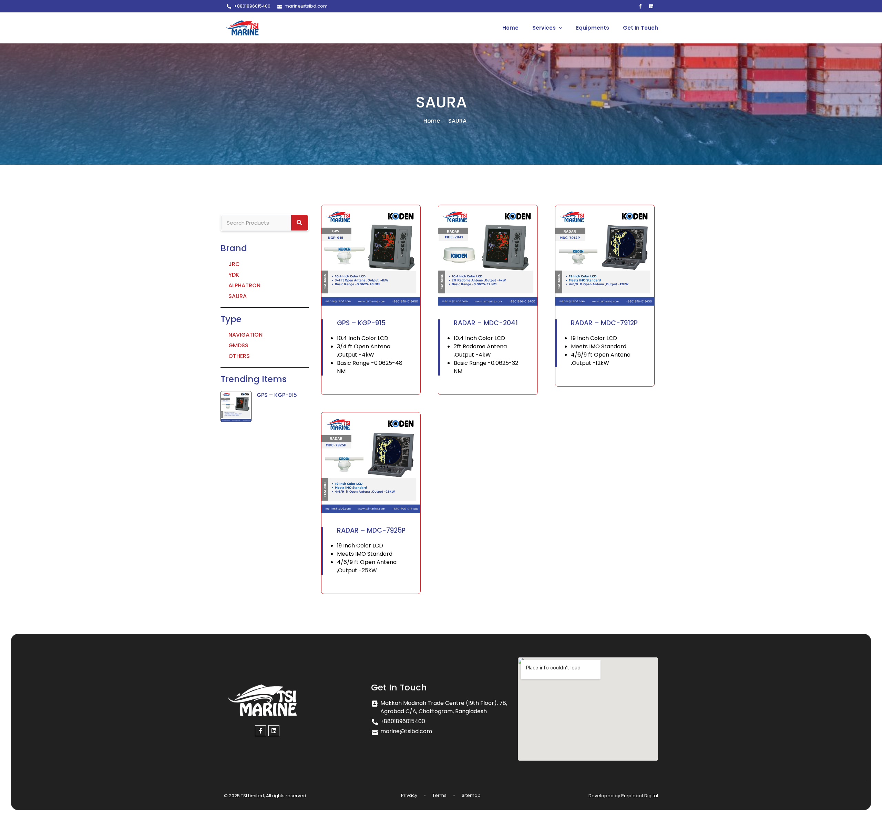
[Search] (299, 222)
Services (544, 27)
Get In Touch (640, 27)
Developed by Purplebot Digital (623, 795)
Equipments (592, 27)
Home (510, 27)
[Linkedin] (651, 6)
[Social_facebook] (640, 6)
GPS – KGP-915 (277, 395)
